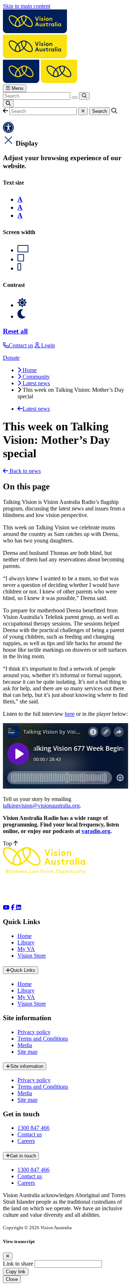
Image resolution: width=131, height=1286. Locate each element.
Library (26, 942)
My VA (26, 949)
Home (24, 936)
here (70, 714)
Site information (26, 1066)
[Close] (7, 1256)
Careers (26, 1141)
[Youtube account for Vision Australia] (6, 907)
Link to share (18, 1264)
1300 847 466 (33, 1128)
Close (12, 1279)
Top (8, 843)
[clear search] (75, 97)
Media (24, 1045)
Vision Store (31, 955)
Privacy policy (34, 1032)
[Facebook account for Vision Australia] (13, 907)
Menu (16, 88)
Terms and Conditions (42, 1038)
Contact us (29, 1134)
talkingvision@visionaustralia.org (41, 805)
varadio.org (96, 831)
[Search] (84, 96)
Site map (27, 1052)
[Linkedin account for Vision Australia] (18, 907)
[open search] (8, 103)
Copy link (15, 1271)
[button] (5, 111)
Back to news (24, 471)
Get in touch (23, 1156)
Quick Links (22, 970)
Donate (11, 358)
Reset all (15, 331)
